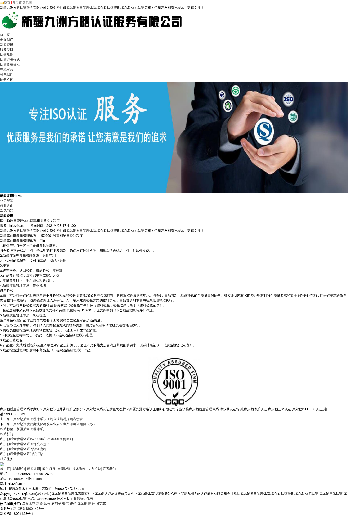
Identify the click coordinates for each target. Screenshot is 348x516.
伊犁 (73, 503)
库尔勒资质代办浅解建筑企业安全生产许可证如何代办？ (54, 423)
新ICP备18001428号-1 (30, 508)
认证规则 (6, 54)
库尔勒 (82, 503)
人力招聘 (94, 468)
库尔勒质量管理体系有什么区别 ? (24, 443)
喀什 (91, 503)
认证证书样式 (10, 59)
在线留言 (6, 69)
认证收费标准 (10, 64)
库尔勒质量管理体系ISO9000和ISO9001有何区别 (36, 438)
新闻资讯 (6, 44)
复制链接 (43, 493)
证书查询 (6, 79)
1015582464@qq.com (25, 478)
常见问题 (6, 210)
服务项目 (6, 49)
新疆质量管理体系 (30, 428)
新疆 (39, 503)
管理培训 (64, 468)
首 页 (5, 34)
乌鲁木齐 (28, 503)
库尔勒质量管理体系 (81, 7)
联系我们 (6, 74)
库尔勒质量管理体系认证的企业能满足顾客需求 (48, 418)
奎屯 (65, 503)
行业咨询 (6, 205)
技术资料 (79, 468)
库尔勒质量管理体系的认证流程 (23, 448)
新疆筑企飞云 (83, 498)
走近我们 (6, 39)
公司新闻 (6, 200)
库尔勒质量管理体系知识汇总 (21, 453)
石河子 (56, 503)
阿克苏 (101, 503)
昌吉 (47, 503)
